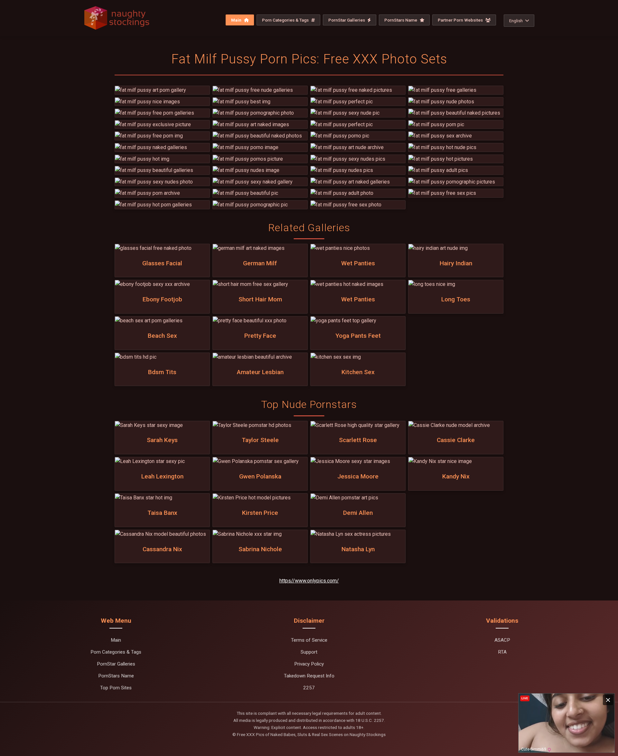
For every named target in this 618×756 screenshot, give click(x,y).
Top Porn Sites (116, 688)
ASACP (502, 640)
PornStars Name (401, 20)
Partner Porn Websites (461, 20)
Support (309, 652)
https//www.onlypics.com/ (309, 581)
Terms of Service (309, 640)
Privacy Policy (309, 664)
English (516, 20)
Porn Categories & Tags (286, 20)
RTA (502, 652)
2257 (309, 688)
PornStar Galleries (347, 20)
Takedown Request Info (309, 676)
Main (236, 20)
